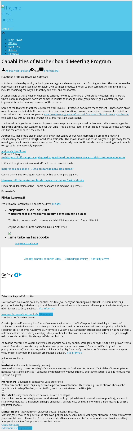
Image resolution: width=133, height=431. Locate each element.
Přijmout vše (46, 314)
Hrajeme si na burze (26, 243)
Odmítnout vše (30, 314)
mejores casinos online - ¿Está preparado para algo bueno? (37, 168)
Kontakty (13, 53)
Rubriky (12, 50)
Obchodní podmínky (76, 258)
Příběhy (12, 43)
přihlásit (56, 203)
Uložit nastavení (10, 424)
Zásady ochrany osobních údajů (42, 258)
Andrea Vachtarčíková (18, 70)
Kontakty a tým (100, 258)
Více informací (46, 308)
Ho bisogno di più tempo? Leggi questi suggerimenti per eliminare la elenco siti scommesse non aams (63, 157)
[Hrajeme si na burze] (11, 19)
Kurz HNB (14, 46)
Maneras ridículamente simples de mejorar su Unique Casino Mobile (42, 180)
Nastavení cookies (11, 314)
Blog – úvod (15, 39)
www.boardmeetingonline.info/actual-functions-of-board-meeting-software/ (86, 114)
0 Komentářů (51, 70)
